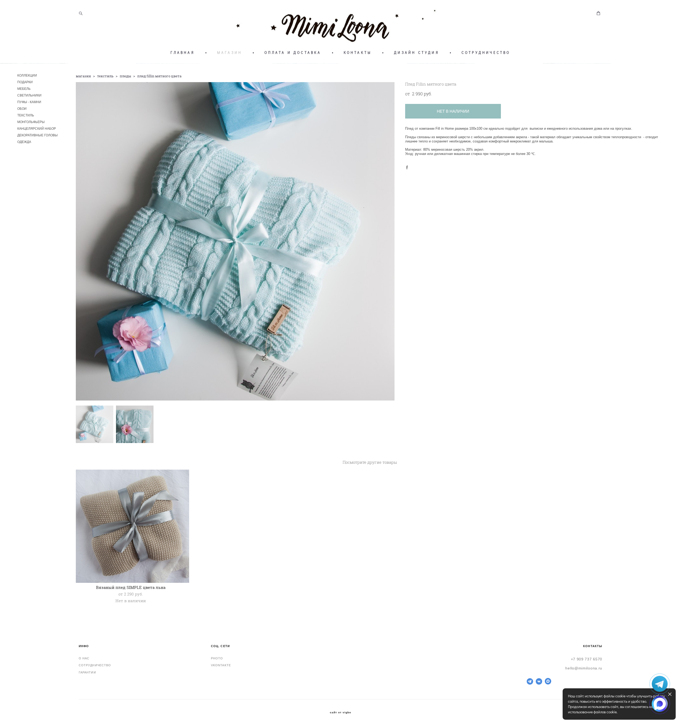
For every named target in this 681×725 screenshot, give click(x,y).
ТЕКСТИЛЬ (25, 115)
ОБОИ (22, 109)
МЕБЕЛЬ (24, 89)
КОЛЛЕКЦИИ (27, 75)
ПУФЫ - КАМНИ (29, 102)
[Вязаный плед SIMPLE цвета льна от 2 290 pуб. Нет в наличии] (132, 526)
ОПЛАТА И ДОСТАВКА (292, 52)
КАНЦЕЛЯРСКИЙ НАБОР (36, 128)
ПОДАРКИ (25, 82)
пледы (125, 76)
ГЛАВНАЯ (182, 52)
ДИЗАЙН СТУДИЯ (416, 52)
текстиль (105, 76)
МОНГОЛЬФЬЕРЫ (31, 122)
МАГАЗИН (229, 52)
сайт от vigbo (340, 712)
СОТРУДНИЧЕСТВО (486, 52)
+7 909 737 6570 (587, 659)
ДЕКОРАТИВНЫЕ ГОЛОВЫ (37, 135)
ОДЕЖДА (24, 142)
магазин (83, 76)
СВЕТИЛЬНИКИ (29, 95)
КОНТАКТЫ (358, 52)
